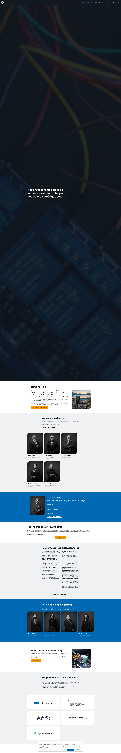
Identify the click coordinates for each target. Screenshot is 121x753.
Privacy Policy (74, 744)
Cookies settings (63, 749)
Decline (78, 749)
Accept (71, 749)
